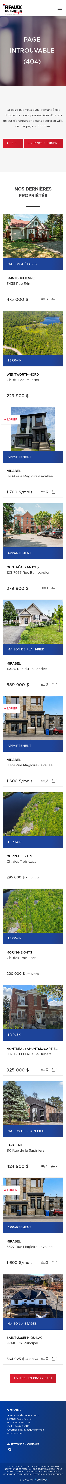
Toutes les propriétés (33, 1378)
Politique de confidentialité (43, 1472)
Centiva (41, 1479)
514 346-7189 (22, 1426)
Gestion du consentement (48, 1474)
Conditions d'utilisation (17, 1474)
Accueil (13, 143)
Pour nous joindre (43, 143)
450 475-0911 (21, 1423)
